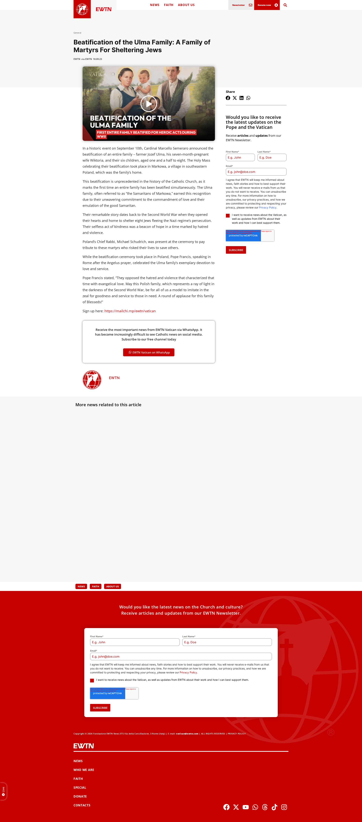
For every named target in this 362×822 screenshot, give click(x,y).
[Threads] (265, 807)
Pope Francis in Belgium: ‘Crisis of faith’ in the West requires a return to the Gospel (253, 548)
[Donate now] (276, 5)
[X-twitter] (236, 807)
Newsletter (238, 5)
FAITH (169, 5)
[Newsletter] (250, 5)
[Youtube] (245, 807)
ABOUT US (186, 5)
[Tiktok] (274, 807)
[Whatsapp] (255, 807)
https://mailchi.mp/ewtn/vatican (130, 311)
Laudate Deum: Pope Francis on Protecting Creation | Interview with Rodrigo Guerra (180, 548)
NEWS (155, 5)
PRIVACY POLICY (237, 733)
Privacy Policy (267, 207)
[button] (228, 98)
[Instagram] (284, 807)
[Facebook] (226, 807)
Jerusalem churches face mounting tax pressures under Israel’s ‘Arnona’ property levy (107, 466)
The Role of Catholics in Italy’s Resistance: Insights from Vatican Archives (250, 466)
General (77, 32)
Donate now (264, 5)
